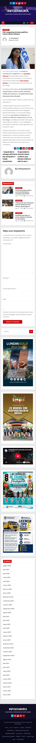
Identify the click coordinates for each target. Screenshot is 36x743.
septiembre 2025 (8, 609)
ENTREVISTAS (10, 730)
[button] (28, 23)
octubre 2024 (7, 652)
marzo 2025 (7, 632)
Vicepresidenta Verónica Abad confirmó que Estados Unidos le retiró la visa (24, 156)
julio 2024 (6, 663)
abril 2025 (6, 628)
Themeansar (17, 724)
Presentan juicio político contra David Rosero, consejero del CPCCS (23, 192)
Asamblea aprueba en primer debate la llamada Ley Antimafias (23, 217)
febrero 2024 (7, 683)
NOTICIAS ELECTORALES (8, 736)
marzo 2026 (7, 585)
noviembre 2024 (8, 648)
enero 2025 (6, 640)
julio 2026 (6, 570)
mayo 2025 (6, 624)
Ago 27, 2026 (19, 196)
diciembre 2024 (8, 644)
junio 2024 (6, 667)
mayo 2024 (6, 671)
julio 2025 (6, 617)
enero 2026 (6, 593)
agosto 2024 (7, 659)
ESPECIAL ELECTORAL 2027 (22, 730)
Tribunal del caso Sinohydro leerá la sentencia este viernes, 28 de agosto (24, 204)
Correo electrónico (10, 289)
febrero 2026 (7, 589)
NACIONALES (6, 29)
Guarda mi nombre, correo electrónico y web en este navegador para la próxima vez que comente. (18, 314)
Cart (11, 727)
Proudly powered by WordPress (12, 722)
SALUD (23, 736)
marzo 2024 (7, 679)
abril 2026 (6, 581)
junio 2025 (6, 620)
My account (19, 733)
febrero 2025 (7, 636)
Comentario (7, 244)
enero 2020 (6, 695)
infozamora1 (15, 38)
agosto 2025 (7, 613)
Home (6, 727)
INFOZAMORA (18, 11)
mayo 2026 (6, 577)
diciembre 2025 (8, 597)
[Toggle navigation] (24, 22)
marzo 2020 (7, 691)
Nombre (6, 278)
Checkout (16, 727)
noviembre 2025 (8, 601)
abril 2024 (6, 675)
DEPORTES (28, 727)
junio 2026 (6, 574)
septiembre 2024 (8, 656)
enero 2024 (7, 687)
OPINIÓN (18, 736)
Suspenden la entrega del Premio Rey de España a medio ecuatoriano (10, 156)
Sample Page (30, 736)
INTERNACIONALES (10, 733)
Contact (22, 727)
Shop (13, 739)
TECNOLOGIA (20, 739)
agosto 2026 (7, 566)
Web (4, 299)
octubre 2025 (7, 605)
